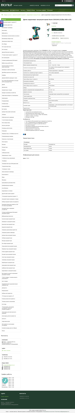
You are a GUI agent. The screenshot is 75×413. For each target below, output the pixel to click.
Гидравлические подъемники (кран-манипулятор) (10, 284)
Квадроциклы (5, 290)
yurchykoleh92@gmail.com (9, 365)
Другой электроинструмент (8, 193)
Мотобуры (4, 43)
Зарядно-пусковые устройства (9, 92)
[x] (25, 134)
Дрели (3, 84)
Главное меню (5, 10)
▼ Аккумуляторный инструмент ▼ (10, 196)
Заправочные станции (7, 89)
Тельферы (4, 160)
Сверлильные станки (6, 155)
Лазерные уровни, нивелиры (8, 232)
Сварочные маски (6, 321)
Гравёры (4, 75)
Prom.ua (44, 410)
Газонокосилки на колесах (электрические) (8, 66)
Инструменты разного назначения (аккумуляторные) (9, 274)
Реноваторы (5, 147)
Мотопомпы (4, 49)
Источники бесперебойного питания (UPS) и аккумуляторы (10, 81)
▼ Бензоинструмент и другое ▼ (9, 22)
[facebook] (23, 134)
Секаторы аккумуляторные (8, 257)
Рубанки (4, 149)
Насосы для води (6, 125)
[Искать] (73, 5)
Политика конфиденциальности (62, 411)
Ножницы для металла (7, 128)
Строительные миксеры (7, 119)
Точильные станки (6, 169)
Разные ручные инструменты (8, 298)
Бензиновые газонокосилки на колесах (10, 35)
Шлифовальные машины (7, 185)
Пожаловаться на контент (49, 411)
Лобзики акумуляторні (7, 237)
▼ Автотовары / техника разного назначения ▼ (9, 278)
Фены (3, 177)
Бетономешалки (5, 57)
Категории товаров (41, 10)
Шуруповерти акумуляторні (33, 14)
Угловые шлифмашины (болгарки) (9, 60)
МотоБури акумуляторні (7, 243)
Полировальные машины (7, 136)
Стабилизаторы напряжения (8, 158)
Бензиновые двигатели (7, 24)
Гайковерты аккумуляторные (8, 221)
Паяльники (4, 130)
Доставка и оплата (14, 10)
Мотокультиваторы (6, 46)
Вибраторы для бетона (7, 63)
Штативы (4, 304)
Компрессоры (5, 103)
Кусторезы (4, 109)
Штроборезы (5, 188)
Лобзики (4, 114)
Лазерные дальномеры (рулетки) (9, 229)
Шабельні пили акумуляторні (8, 267)
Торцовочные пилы (6, 166)
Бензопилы (4, 30)
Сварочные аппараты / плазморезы (10, 95)
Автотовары (5, 281)
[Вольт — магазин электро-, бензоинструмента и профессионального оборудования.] (6, 5)
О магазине (50, 10)
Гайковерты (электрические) (8, 69)
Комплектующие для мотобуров (9, 327)
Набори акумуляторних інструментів (10, 201)
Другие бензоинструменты (8, 52)
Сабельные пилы (5, 152)
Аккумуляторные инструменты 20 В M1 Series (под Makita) (10, 205)
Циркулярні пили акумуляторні (9, 265)
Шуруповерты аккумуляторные (9, 270)
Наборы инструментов (7, 293)
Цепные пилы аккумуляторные (9, 235)
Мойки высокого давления (8, 117)
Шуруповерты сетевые (7, 190)
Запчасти (4, 318)
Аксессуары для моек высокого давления (9, 312)
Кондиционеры (5, 100)
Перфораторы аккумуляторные (9, 248)
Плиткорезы (5, 141)
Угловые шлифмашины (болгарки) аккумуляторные (9, 213)
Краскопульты (5, 174)
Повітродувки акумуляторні (8, 251)
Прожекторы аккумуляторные (9, 254)
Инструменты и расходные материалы (8, 325)
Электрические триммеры (8, 171)
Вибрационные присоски (7, 216)
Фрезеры (4, 179)
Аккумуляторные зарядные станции (10, 199)
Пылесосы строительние (7, 139)
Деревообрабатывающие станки (9, 77)
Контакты (23, 10)
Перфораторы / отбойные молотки (10, 133)
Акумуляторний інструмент (19, 14)
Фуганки (4, 144)
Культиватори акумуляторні (8, 224)
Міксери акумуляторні (7, 240)
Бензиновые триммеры (7, 27)
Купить (57, 29)
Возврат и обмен (31, 10)
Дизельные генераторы (7, 41)
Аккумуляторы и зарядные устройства (8, 209)
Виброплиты (5, 33)
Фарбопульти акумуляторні (8, 262)
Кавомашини (5, 98)
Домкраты (4, 287)
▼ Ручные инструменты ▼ (8, 296)
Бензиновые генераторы (7, 38)
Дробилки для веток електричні (9, 72)
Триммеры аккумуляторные (8, 259)
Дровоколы (4, 87)
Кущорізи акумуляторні (7, 227)
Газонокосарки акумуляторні (8, 218)
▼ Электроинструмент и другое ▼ (10, 54)
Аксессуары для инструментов (9, 315)
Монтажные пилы (6, 122)
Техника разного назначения (8, 301)
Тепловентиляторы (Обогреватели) (10, 163)
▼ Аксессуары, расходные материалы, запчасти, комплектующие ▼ (8, 308)
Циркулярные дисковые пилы (8, 182)
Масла (3, 330)
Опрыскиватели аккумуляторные (9, 246)
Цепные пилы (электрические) (8, 111)
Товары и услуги (7, 14)
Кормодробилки (5, 106)
